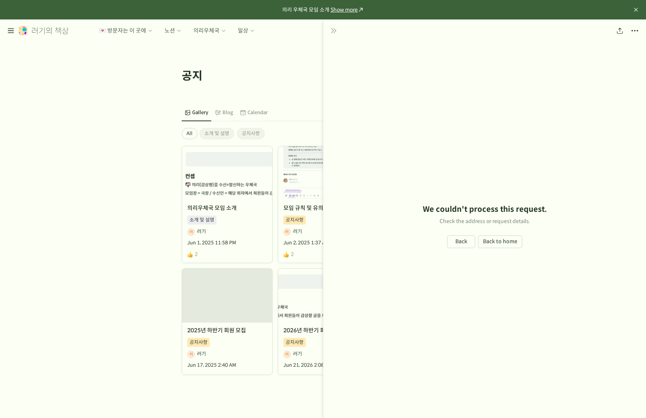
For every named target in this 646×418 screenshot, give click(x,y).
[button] (636, 9)
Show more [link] (344, 9)
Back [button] (461, 241)
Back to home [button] (500, 241)
